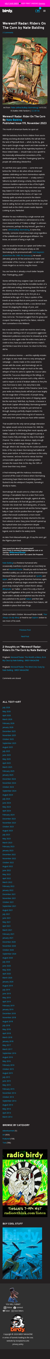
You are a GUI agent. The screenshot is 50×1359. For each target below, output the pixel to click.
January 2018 (8, 1041)
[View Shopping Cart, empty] (38, 11)
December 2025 (9, 731)
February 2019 (8, 1005)
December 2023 (9, 818)
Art (4, 1134)
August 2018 (8, 1021)
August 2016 (8, 1057)
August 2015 (8, 1073)
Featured (6, 1138)
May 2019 (7, 997)
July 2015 (6, 1077)
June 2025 (7, 755)
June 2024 (7, 803)
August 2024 (8, 795)
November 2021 (9, 898)
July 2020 (6, 962)
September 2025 (9, 743)
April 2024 (7, 810)
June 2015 (7, 1081)
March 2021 (7, 930)
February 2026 (8, 723)
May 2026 (7, 711)
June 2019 (7, 993)
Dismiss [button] (42, 3)
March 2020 (7, 977)
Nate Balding (14, 120)
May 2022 (7, 874)
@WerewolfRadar (17, 552)
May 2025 (7, 759)
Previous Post (25, 630)
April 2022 (7, 878)
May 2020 (7, 970)
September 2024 (9, 791)
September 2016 (9, 1053)
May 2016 (7, 1061)
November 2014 (9, 1093)
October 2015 (8, 1069)
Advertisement (8, 1130)
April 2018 (7, 1033)
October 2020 (8, 950)
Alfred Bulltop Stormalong (18, 229)
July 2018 (6, 1025)
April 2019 (7, 1001)
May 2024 (7, 807)
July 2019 (6, 989)
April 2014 (7, 1113)
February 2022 (8, 886)
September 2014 (9, 1101)
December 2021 (9, 894)
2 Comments (8, 32)
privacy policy (18, 1344)
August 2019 (8, 985)
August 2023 (8, 830)
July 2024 (6, 799)
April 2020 (7, 973)
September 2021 (9, 906)
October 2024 (8, 787)
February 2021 (8, 934)
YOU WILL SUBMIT (13, 1304)
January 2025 (8, 775)
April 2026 (7, 715)
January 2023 (8, 850)
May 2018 (7, 1029)
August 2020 (8, 958)
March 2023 (7, 842)
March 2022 (7, 882)
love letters (18, 1311)
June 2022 (7, 870)
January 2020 (8, 981)
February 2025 (8, 771)
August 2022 (8, 866)
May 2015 (7, 1085)
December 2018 (9, 1013)
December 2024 (9, 779)
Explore (35, 617)
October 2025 (8, 739)
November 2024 (9, 783)
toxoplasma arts (22, 1341)
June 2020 (7, 966)
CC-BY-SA (35, 110)
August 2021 (8, 910)
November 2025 (9, 735)
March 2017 (7, 1049)
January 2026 (8, 727)
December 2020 (9, 942)
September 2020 (9, 954)
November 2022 (9, 858)
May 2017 (7, 1045)
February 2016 (8, 1065)
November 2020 (9, 946)
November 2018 (9, 1017)
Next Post (25, 636)
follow (9, 1307)
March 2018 (7, 1037)
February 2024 (8, 814)
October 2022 (8, 862)
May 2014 (7, 1109)
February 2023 (8, 846)
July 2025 (6, 751)
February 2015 (8, 1089)
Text (4, 1142)
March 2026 (7, 719)
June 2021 (7, 918)
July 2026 (6, 707)
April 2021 (7, 926)
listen (7, 1311)
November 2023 (9, 822)
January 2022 (8, 890)
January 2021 (8, 938)
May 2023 (7, 838)
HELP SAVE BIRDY (12, 3)
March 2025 (7, 767)
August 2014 (8, 1105)
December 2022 (9, 854)
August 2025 (8, 747)
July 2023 (6, 834)
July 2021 (6, 914)
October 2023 (8, 826)
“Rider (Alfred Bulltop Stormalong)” (25, 107)
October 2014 (8, 1097)
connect (19, 1307)
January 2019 (8, 1009)
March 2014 (7, 1117)
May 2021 (7, 922)
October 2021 (8, 902)
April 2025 (7, 763)
